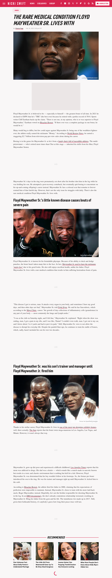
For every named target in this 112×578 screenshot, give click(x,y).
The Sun (32, 430)
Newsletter (103, 3)
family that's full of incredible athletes (73, 141)
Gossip (52, 3)
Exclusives (41, 3)
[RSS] (93, 4)
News (32, 3)
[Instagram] (69, 4)
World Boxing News (75, 133)
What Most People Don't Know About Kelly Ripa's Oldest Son (89, 564)
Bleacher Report (46, 122)
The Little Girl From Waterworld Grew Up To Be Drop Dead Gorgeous (44, 564)
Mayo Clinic (31, 310)
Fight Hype (62, 307)
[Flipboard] (81, 4)
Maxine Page (19, 28)
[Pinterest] (77, 4)
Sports (17, 10)
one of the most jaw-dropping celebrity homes (78, 427)
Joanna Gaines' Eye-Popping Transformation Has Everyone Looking (67, 564)
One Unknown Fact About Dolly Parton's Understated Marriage (21, 564)
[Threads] (85, 4)
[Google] (89, 4)
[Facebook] (61, 4)
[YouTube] (65, 4)
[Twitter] (73, 4)
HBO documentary (33, 495)
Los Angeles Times (78, 467)
